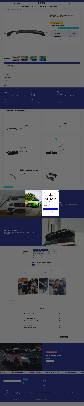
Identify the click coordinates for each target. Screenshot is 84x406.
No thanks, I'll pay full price (50, 211)
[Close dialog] (58, 191)
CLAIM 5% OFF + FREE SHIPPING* (51, 208)
